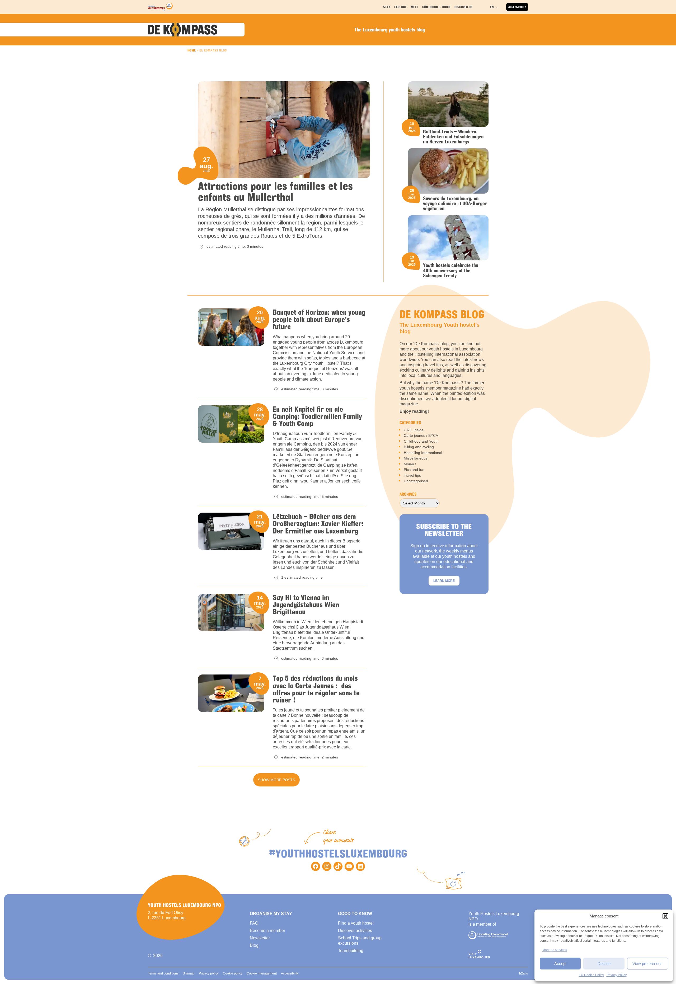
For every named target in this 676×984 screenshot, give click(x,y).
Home (191, 50)
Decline (604, 963)
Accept (560, 963)
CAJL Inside (414, 430)
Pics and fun (414, 469)
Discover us (463, 7)
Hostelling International (423, 453)
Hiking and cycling (419, 447)
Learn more (444, 581)
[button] (665, 916)
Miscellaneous (416, 458)
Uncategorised (416, 481)
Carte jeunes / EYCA (421, 435)
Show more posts (276, 780)
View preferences (647, 963)
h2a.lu (523, 973)
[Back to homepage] (160, 7)
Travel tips (412, 475)
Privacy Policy (617, 975)
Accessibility (517, 7)
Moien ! (410, 464)
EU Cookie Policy (591, 975)
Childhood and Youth (421, 441)
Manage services (554, 950)
